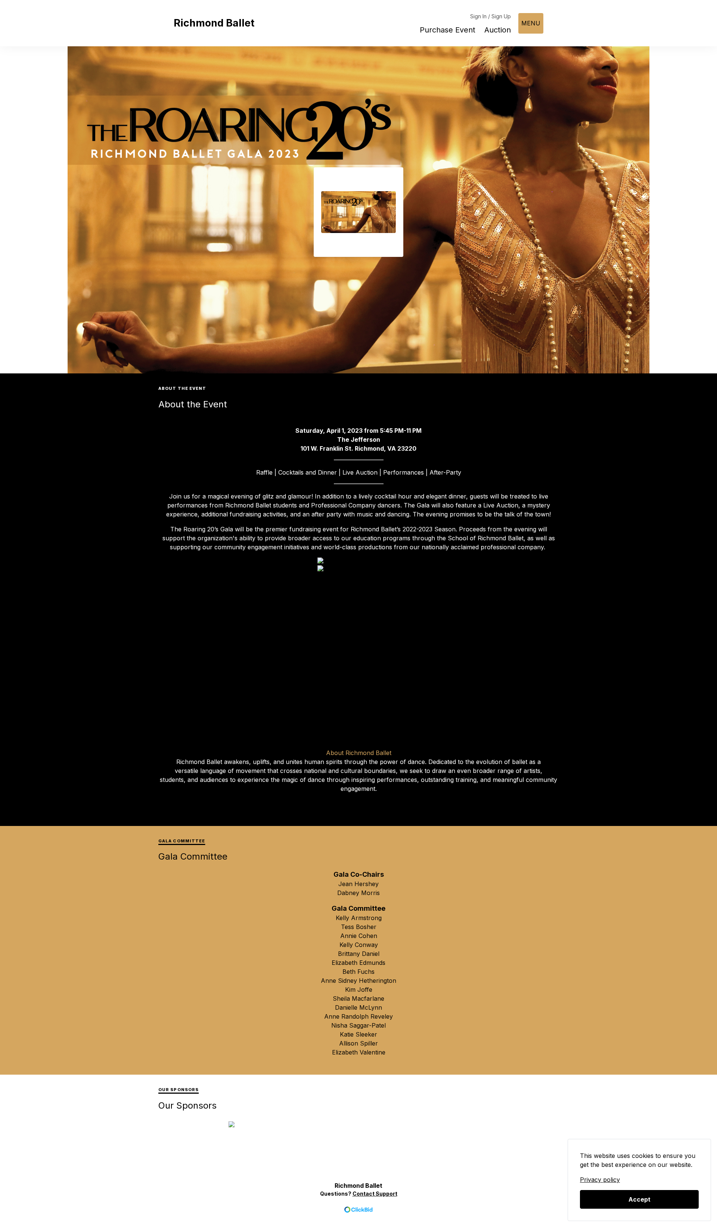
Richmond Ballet (214, 23)
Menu (530, 23)
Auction (497, 29)
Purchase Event (447, 29)
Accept (639, 1199)
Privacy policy (600, 1179)
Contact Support (375, 1193)
